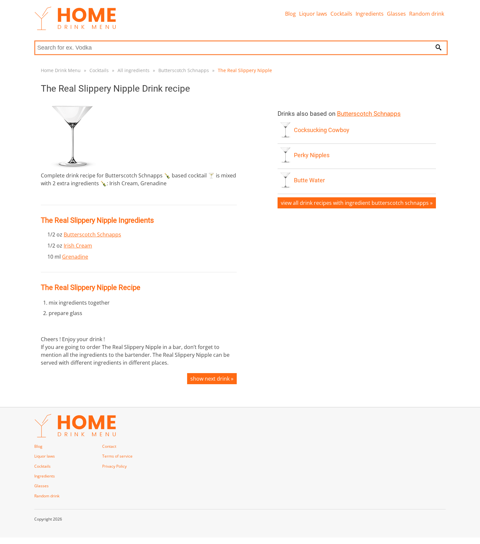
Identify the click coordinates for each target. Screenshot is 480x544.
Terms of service (117, 456)
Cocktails (341, 13)
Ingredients (370, 13)
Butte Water (309, 180)
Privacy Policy (114, 466)
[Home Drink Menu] (75, 28)
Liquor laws (313, 13)
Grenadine (75, 256)
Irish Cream (78, 245)
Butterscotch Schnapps (183, 70)
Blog (290, 13)
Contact (109, 446)
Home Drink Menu (61, 70)
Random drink (426, 13)
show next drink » (211, 378)
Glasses (396, 13)
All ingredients (134, 70)
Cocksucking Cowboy (321, 130)
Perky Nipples (311, 155)
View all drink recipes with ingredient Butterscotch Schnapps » (357, 202)
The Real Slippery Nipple (245, 70)
